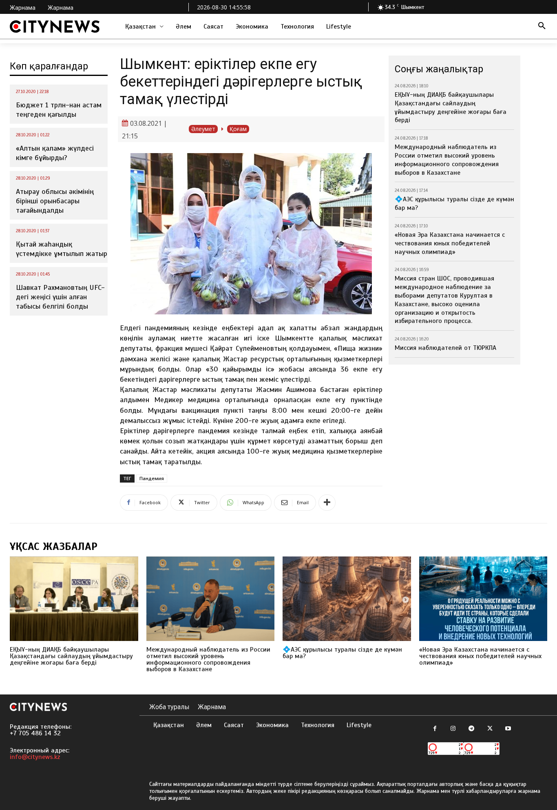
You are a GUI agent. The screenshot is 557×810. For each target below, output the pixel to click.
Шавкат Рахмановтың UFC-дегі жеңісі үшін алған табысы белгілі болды (60, 297)
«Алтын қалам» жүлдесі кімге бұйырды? (55, 153)
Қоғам (238, 129)
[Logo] (54, 26)
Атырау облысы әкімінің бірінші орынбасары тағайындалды (55, 201)
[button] (542, 26)
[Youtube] (508, 729)
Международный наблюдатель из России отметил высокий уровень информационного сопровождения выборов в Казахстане (447, 159)
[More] (327, 502)
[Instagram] (453, 729)
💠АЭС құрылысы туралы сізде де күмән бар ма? (342, 652)
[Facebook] (435, 729)
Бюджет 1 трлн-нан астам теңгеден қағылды (59, 109)
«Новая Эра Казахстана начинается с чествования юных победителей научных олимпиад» (450, 243)
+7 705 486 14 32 (35, 733)
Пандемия (151, 478)
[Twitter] (490, 729)
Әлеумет (203, 129)
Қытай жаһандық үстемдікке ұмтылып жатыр (61, 249)
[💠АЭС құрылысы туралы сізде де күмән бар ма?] (347, 598)
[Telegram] (471, 729)
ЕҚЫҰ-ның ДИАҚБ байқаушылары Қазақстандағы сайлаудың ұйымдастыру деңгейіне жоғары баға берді (450, 107)
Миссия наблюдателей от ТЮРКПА (445, 348)
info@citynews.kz (35, 757)
